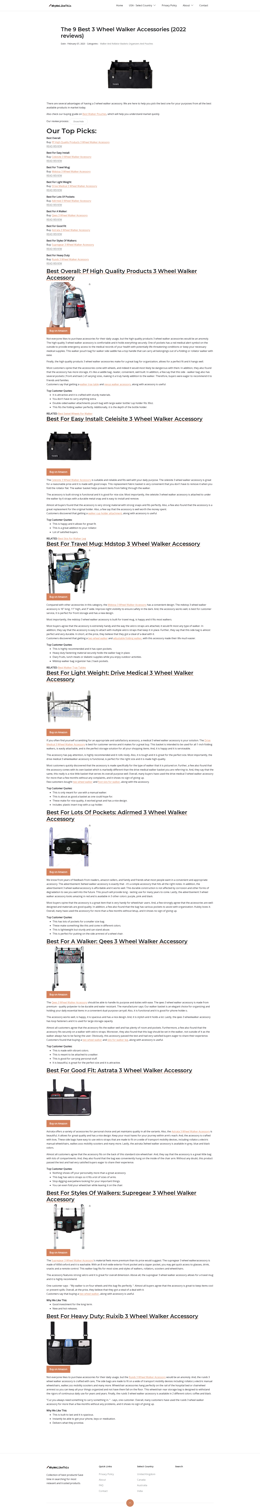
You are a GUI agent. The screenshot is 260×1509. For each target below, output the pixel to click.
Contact (203, 5)
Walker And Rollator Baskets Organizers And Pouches (126, 43)
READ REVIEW (54, 146)
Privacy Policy (169, 5)
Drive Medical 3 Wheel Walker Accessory (74, 186)
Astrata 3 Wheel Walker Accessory (71, 230)
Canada (141, 1479)
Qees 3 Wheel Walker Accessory (70, 215)
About (102, 1479)
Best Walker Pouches (94, 114)
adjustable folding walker (127, 638)
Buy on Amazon (58, 330)
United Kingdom (146, 1474)
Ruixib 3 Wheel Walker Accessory (70, 259)
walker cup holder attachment (105, 513)
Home (119, 5)
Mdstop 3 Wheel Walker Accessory (71, 171)
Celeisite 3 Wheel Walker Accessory (71, 156)
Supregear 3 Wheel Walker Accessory (73, 244)
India (140, 1491)
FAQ (101, 1485)
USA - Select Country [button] (141, 5)
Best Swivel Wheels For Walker (75, 413)
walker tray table (89, 384)
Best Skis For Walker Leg (72, 538)
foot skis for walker (109, 781)
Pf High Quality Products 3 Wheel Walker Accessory (81, 142)
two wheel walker (98, 638)
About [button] (186, 5)
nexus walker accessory (117, 384)
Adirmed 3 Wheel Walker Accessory (71, 200)
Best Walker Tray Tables (72, 667)
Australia (142, 1485)
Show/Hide (78, 121)
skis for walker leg (117, 1039)
